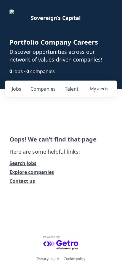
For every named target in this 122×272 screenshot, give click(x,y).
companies (43, 89)
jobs (16, 89)
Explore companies (31, 172)
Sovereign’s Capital (56, 17)
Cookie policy (74, 258)
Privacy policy (48, 258)
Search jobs (22, 163)
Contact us (22, 181)
